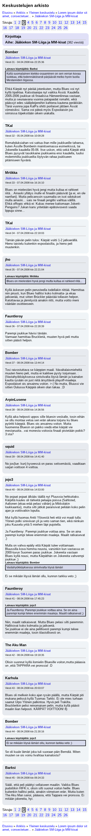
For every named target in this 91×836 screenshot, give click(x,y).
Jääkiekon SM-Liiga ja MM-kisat (56, 16)
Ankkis (20, 12)
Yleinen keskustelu (42, 12)
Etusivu (7, 12)
